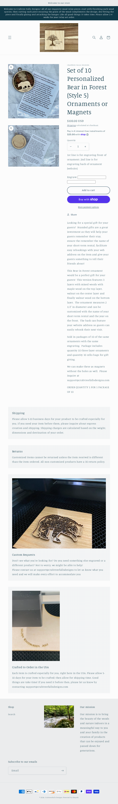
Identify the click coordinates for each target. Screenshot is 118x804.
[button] (9, 37)
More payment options (88, 207)
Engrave (72, 177)
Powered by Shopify (71, 797)
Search (11, 714)
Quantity (71, 140)
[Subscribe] (62, 770)
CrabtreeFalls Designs (53, 797)
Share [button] (74, 214)
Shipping (71, 125)
